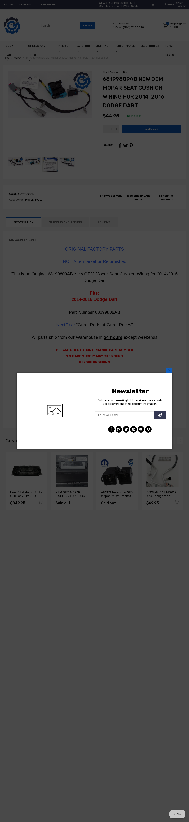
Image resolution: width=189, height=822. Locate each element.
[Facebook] (111, 429)
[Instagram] (119, 429)
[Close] (169, 370)
